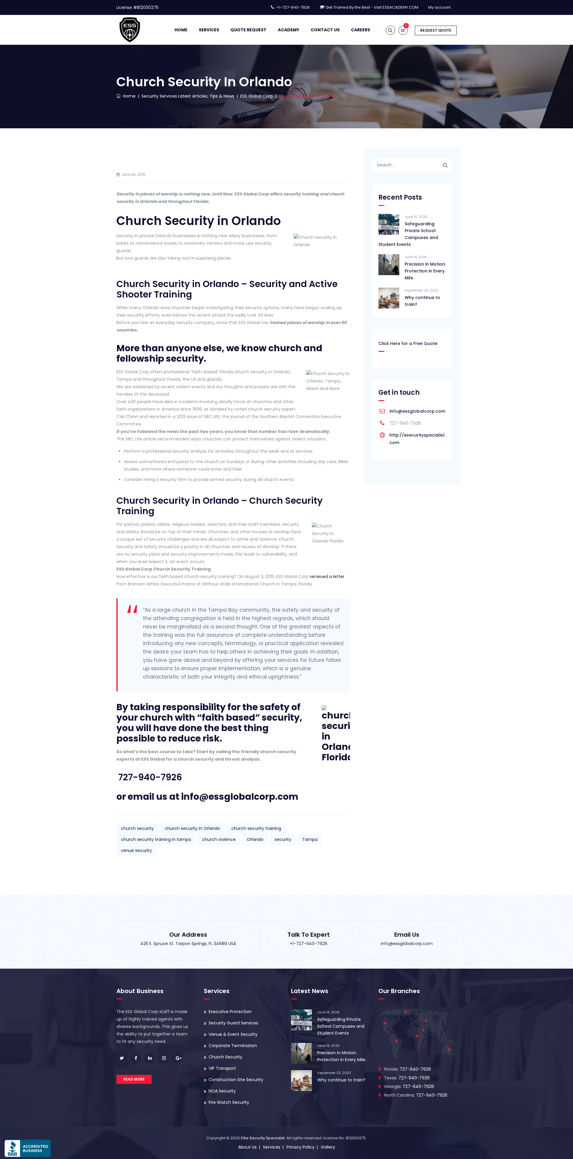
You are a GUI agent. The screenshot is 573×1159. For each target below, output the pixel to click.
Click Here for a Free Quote (408, 343)
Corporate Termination (233, 1046)
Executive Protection (230, 1012)
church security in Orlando (192, 828)
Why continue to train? (422, 301)
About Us (247, 1147)
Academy (288, 30)
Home (181, 30)
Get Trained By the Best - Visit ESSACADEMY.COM (372, 7)
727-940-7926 (150, 777)
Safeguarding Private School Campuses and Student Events (408, 234)
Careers (360, 30)
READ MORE (134, 1079)
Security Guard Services (233, 1023)
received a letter (327, 577)
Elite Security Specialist (263, 1138)
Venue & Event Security (233, 1034)
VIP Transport (222, 1068)
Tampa (310, 839)
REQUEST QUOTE (435, 30)
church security (137, 828)
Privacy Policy (300, 1147)
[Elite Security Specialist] (129, 30)
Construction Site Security (236, 1080)
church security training (256, 828)
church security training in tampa (156, 839)
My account (439, 7)
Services (209, 30)
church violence (219, 839)
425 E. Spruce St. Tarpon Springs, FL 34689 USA (188, 944)
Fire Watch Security (229, 1102)
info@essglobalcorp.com (417, 411)
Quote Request (248, 30)
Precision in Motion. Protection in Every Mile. (425, 271)
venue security (136, 850)
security (283, 839)
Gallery (328, 1147)
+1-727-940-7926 (293, 7)
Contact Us (325, 30)
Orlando (255, 839)
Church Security (225, 1057)
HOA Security (222, 1091)
